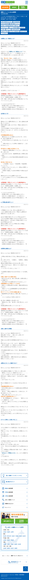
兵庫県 (4, 544)
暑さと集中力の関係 (7, 328)
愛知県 (12, 540)
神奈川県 (9, 536)
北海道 (4, 531)
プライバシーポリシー (5, 574)
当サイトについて (4, 575)
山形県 (12, 531)
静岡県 (8, 540)
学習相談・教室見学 (23, 7)
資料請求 (14, 7)
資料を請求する (7, 521)
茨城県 (20, 536)
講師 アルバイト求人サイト (12, 555)
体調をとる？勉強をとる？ (8, 38)
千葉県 (16, 536)
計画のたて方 (5, 113)
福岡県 (8, 548)
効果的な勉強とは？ (7, 248)
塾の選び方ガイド (10, 481)
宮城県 (8, 531)
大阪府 (8, 544)
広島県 (4, 548)
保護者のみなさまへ (9, 503)
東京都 (4, 536)
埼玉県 (13, 536)
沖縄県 (15, 548)
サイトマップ (12, 574)
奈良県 (19, 544)
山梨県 (4, 540)
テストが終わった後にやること (9, 419)
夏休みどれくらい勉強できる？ (9, 363)
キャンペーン (8, 507)
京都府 (12, 544)
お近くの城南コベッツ (10, 499)
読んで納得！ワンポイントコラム (14, 475)
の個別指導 (9, 488)
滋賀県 (15, 544)
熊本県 (12, 548)
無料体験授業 (5, 7)
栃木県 (24, 536)
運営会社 (16, 574)
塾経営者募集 (21, 574)
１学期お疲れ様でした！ (8, 202)
